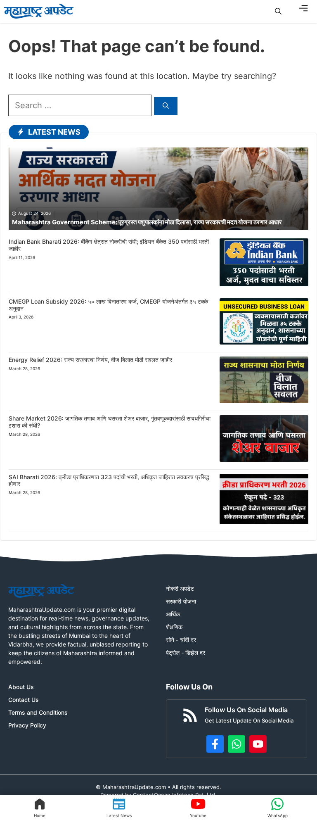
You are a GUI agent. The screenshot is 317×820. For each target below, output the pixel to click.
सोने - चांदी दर (181, 639)
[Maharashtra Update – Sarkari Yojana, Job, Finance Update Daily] (38, 11)
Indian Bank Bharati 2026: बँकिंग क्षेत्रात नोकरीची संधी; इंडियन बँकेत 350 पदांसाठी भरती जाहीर (109, 245)
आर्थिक (173, 614)
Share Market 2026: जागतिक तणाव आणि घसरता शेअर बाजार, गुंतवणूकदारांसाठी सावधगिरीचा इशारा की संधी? (110, 422)
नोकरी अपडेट (180, 588)
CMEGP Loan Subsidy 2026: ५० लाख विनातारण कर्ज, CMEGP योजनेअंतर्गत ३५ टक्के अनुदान (108, 305)
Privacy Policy (27, 725)
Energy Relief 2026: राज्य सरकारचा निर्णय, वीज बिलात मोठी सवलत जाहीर (90, 359)
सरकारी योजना (181, 601)
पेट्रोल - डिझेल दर (185, 652)
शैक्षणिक (174, 626)
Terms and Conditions (38, 712)
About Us (21, 686)
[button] (278, 11)
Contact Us (23, 699)
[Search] (165, 106)
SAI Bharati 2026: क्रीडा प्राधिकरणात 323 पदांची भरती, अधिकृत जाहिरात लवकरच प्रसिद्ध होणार (109, 480)
